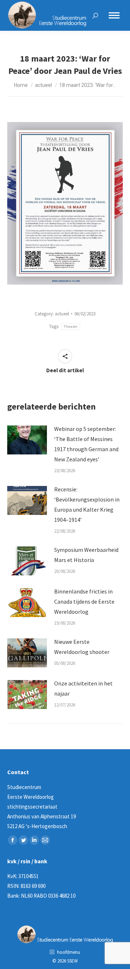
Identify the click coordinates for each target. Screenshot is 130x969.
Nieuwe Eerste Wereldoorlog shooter (81, 646)
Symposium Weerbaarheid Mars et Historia (86, 554)
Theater (70, 326)
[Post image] (27, 439)
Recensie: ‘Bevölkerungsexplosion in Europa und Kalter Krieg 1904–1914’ (87, 504)
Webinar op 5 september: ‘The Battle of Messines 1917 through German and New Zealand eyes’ (86, 444)
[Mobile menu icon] (114, 15)
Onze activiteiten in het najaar (83, 688)
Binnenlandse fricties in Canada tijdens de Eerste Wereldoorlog (84, 601)
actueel (62, 314)
